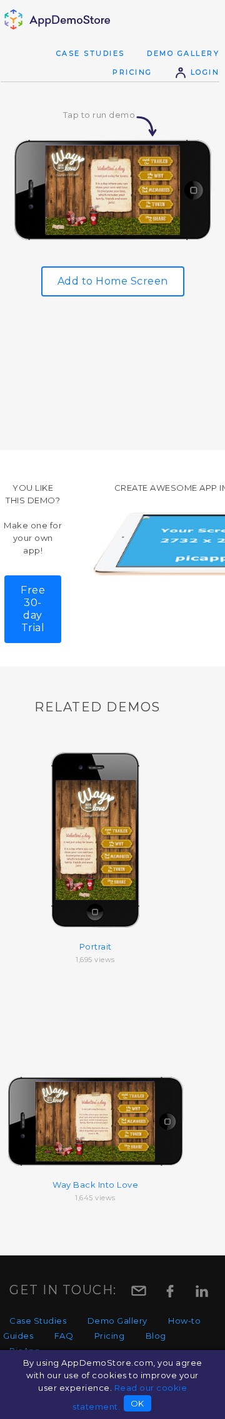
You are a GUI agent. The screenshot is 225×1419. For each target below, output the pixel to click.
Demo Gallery (183, 53)
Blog (156, 1336)
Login (203, 72)
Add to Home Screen (113, 281)
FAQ (64, 1336)
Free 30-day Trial (33, 609)
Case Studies (90, 53)
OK (137, 1403)
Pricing (132, 72)
